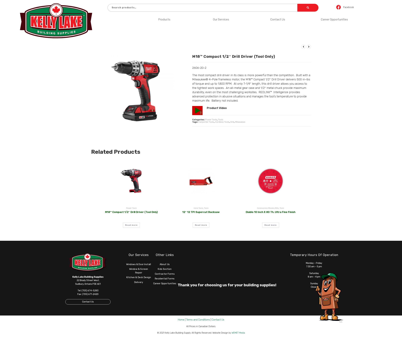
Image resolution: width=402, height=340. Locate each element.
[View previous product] (303, 47)
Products (164, 19)
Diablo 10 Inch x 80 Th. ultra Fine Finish (270, 212)
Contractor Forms (165, 274)
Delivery (138, 282)
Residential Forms (165, 278)
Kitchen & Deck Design (138, 277)
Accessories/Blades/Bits (268, 208)
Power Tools (211, 119)
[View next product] (309, 47)
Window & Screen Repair (138, 271)
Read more (131, 225)
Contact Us (277, 19)
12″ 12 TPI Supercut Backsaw (201, 212)
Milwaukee (240, 122)
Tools (220, 119)
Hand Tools (198, 208)
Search (307, 8)
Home (181, 319)
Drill (232, 122)
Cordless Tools (222, 122)
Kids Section (164, 269)
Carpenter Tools (206, 122)
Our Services (221, 19)
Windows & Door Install (138, 264)
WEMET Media (238, 333)
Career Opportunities (334, 19)
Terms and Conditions (198, 319)
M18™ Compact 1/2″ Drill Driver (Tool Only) (131, 212)
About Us (165, 264)
